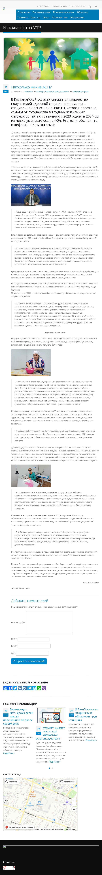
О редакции (43, 6)
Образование (77, 17)
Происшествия (59, 17)
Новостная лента (52, 92)
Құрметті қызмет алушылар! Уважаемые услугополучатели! (50, 733)
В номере (40, 92)
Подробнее (8, 753)
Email (14, 646)
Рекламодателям (60, 6)
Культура (35, 17)
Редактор (29, 92)
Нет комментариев (81, 92)
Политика (23, 17)
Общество (82, 12)
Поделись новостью (64, 12)
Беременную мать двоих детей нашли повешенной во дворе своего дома (18, 716)
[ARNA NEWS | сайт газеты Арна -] (9, 11)
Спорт (46, 17)
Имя (14, 639)
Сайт (13, 653)
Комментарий (18, 622)
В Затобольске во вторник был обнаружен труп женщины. (83, 715)
